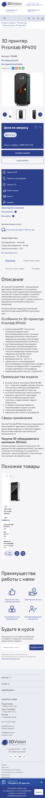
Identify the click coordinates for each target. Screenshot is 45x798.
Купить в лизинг (13, 190)
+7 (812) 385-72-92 (9, 712)
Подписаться (36, 647)
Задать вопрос (22, 161)
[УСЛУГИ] (10, 18)
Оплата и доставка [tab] (14, 268)
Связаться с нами (9, 699)
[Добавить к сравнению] (40, 127)
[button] (4, 114)
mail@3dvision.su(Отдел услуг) (8, 733)
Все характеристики (9, 253)
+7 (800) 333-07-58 (32, 5)
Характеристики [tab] (31, 260)
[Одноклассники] (16, 68)
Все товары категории (9, 60)
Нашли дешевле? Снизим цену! (12, 208)
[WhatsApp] (23, 68)
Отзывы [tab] (36, 268)
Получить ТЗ (11, 185)
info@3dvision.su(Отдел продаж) (8, 727)
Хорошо (38, 792)
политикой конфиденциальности (16, 794)
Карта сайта (6, 777)
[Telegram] (19, 68)
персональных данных (10, 659)
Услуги (4, 684)
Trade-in (10, 196)
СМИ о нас (5, 767)
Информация (7, 690)
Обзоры (4, 765)
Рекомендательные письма (11, 770)
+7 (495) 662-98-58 (9, 717)
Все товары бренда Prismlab (12, 64)
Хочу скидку (6, 216)
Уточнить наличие (22, 153)
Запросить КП (12, 172)
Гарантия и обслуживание (16, 178)
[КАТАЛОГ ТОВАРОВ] (4, 18)
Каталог (5, 678)
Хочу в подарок (7, 211)
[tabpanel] (22, 366)
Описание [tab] (10, 260)
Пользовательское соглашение (12, 772)
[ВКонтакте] (13, 68)
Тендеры (10, 202)
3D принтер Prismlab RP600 (6, 510)
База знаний (6, 775)
